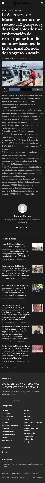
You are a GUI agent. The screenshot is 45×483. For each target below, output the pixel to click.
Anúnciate (16, 473)
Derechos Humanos (10, 425)
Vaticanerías (29, 439)
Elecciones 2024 (8, 434)
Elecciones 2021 (8, 431)
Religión (27, 425)
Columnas (6, 413)
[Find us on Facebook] (2, 452)
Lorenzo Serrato (10, 58)
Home (4, 10)
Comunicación (7, 416)
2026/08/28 (22, 278)
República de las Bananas (31, 429)
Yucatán (10, 10)
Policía (26, 419)
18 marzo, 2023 (25, 58)
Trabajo (26, 473)
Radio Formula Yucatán (33, 422)
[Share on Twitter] (26, 89)
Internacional (7, 440)
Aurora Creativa (37, 478)
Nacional (27, 416)
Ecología (5, 428)
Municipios (18, 10)
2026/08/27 (22, 322)
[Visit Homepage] (22, 3)
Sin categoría (29, 433)
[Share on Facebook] (14, 89)
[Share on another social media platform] (37, 89)
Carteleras (6, 410)
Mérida (26, 410)
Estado (4, 437)
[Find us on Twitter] (6, 452)
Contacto (5, 419)
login (9, 368)
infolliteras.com (12, 478)
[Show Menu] (3, 3)
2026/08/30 (22, 259)
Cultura (5, 422)
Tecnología (28, 436)
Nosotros (5, 473)
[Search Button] (42, 3)
